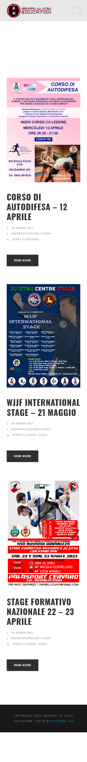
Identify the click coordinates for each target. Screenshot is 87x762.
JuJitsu (30, 435)
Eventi (17, 435)
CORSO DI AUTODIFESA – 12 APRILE (37, 207)
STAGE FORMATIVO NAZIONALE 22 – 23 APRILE (40, 611)
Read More (22, 260)
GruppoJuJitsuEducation (31, 233)
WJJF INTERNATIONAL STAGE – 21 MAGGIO (43, 407)
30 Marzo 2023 (22, 228)
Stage (42, 435)
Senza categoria (25, 239)
